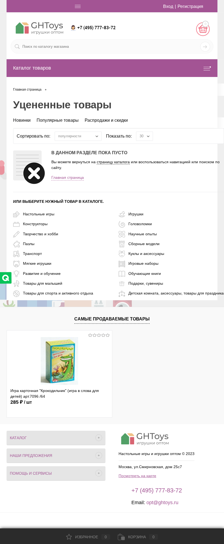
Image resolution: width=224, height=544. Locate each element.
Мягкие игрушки (37, 263)
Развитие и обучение (42, 273)
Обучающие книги (144, 273)
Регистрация (190, 6)
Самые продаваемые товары (112, 319)
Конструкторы (35, 224)
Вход (168, 6)
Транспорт (32, 253)
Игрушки (135, 214)
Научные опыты (142, 234)
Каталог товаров (32, 68)
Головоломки (140, 224)
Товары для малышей (42, 283)
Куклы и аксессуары (146, 253)
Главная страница (67, 177)
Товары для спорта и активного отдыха (58, 293)
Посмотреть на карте (137, 476)
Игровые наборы (143, 263)
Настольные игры (38, 214)
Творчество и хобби (40, 234)
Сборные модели (144, 244)
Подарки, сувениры (145, 283)
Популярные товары (58, 120)
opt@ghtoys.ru (162, 502)
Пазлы (28, 244)
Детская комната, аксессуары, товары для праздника (176, 293)
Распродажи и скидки (106, 120)
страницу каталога (113, 162)
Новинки (22, 120)
